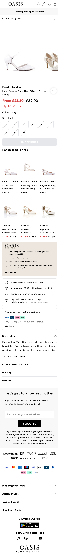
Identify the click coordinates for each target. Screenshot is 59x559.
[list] (28, 51)
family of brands (12, 445)
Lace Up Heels (15, 19)
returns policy (42, 301)
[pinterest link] (25, 546)
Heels (4, 19)
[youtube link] (39, 546)
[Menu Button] (4, 4)
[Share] (53, 18)
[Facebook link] (32, 546)
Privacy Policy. (43, 451)
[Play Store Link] (28, 533)
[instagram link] (17, 546)
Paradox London (11, 85)
